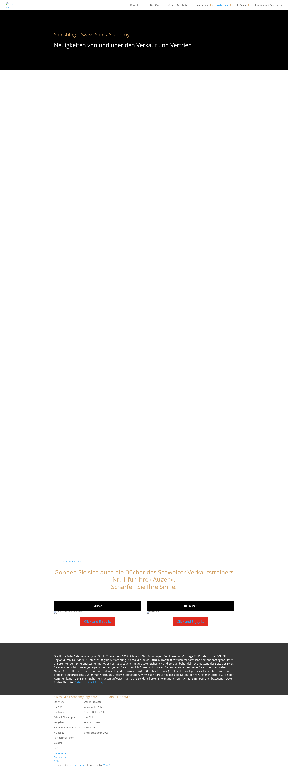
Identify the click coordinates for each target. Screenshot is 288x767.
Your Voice (89, 717)
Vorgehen (202, 5)
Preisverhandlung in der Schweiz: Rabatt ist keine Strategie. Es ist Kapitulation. (141, 288)
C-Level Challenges (64, 717)
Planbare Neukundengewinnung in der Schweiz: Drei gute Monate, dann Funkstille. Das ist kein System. (143, 240)
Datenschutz (61, 757)
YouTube (113, 705)
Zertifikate (89, 727)
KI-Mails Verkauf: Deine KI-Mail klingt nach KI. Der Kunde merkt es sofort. (142, 478)
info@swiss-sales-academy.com (144, 712)
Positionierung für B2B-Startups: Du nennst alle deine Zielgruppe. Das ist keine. (142, 383)
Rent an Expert (92, 722)
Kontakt (135, 5)
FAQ (56, 748)
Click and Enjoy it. (97, 621)
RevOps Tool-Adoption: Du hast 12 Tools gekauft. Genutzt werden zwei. (142, 335)
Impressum (60, 753)
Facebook (113, 701)
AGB (56, 761)
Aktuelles (222, 5)
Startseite (59, 701)
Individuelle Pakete (94, 707)
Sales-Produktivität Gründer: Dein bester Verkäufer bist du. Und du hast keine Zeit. (144, 526)
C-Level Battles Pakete (96, 712)
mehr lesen (75, 116)
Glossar (58, 742)
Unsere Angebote (178, 5)
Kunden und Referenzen (269, 5)
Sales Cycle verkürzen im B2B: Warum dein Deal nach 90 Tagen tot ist (143, 98)
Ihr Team (59, 712)
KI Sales (241, 5)
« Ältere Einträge (72, 561)
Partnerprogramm (64, 737)
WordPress (109, 765)
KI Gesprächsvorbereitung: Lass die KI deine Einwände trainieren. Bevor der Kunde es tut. (141, 193)
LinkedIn (113, 717)
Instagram (114, 713)
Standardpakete (93, 701)
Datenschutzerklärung (89, 682)
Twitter (112, 709)
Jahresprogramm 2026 (96, 732)
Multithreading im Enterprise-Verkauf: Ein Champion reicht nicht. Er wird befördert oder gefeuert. (141, 431)
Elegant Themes (77, 765)
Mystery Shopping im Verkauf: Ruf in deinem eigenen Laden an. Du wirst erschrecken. (144, 145)
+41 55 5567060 (137, 716)
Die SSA (154, 5)
